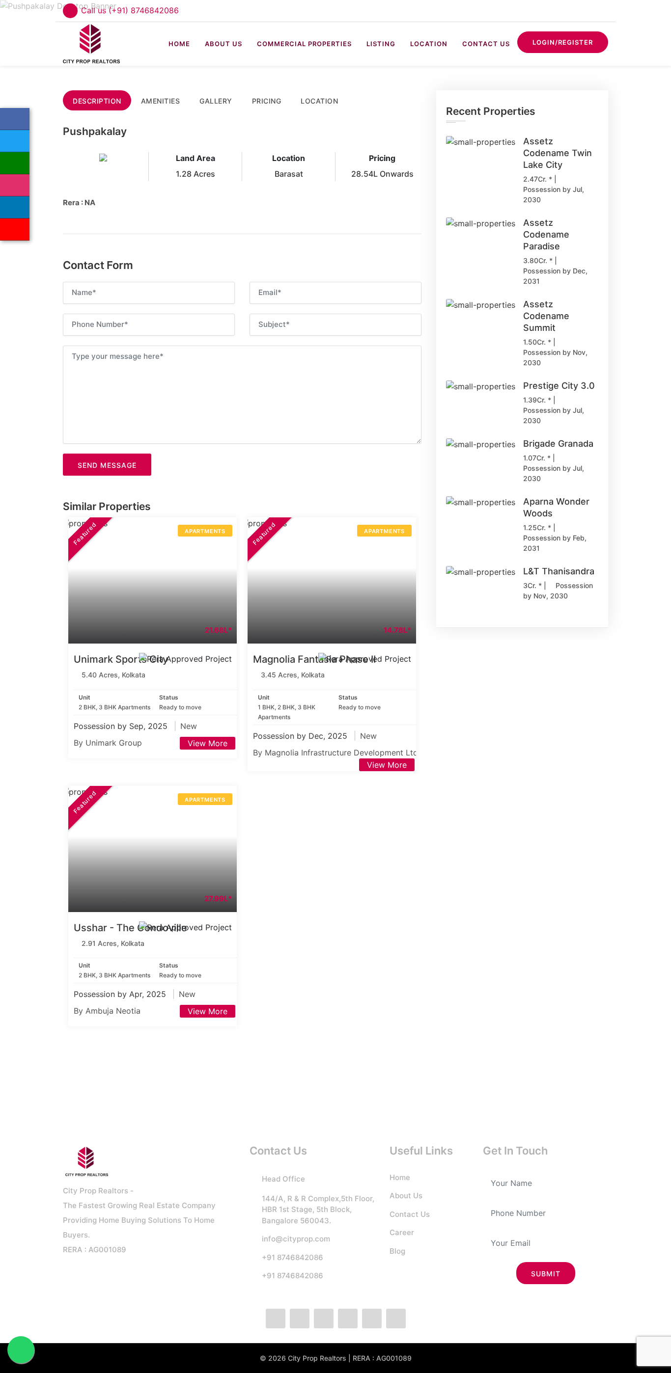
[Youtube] (396, 1318)
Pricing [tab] (266, 101)
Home (179, 44)
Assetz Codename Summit (546, 316)
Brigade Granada (558, 443)
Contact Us (486, 44)
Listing (380, 44)
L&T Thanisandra (558, 571)
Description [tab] (97, 101)
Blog (397, 1251)
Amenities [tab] (160, 101)
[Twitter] (14, 141)
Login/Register (562, 42)
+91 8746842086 (292, 1257)
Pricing (382, 158)
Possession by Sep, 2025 (122, 726)
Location (428, 44)
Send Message (107, 465)
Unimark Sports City (121, 659)
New (188, 726)
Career (402, 1232)
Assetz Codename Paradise (546, 234)
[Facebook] (14, 119)
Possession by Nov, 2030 (555, 357)
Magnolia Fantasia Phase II (314, 659)
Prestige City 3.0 (559, 385)
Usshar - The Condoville (130, 928)
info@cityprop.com (296, 1238)
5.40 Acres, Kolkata (113, 675)
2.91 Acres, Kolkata (113, 943)
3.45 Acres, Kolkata (293, 675)
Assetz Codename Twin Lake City (557, 153)
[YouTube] (14, 229)
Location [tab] (319, 101)
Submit (545, 1273)
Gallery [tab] (215, 101)
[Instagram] (14, 185)
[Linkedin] (14, 207)
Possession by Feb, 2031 (555, 543)
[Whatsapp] (14, 163)
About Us (223, 44)
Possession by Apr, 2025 (121, 994)
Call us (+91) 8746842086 (130, 10)
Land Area (195, 158)
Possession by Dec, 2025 (301, 736)
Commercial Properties (304, 44)
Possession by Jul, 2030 (553, 194)
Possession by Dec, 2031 (555, 276)
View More (207, 743)
